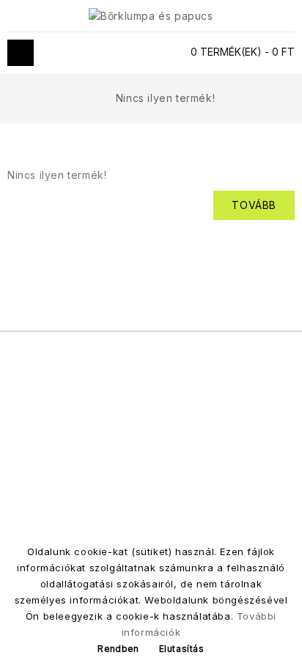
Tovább (254, 205)
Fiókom (149, 53)
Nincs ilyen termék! (165, 98)
